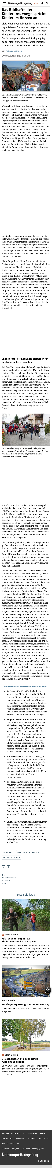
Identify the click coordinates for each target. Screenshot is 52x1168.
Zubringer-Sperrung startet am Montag (25, 1004)
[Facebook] (8, 867)
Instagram (15, 1149)
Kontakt (5, 1139)
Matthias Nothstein (14, 51)
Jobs (18, 1144)
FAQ (11, 1139)
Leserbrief (8, 852)
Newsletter (32, 1133)
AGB (3, 1144)
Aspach (5, 883)
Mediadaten (15, 1133)
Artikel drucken (11, 857)
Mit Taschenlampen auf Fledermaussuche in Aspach (19, 940)
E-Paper (42, 1133)
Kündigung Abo (38, 1149)
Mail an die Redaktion (28, 852)
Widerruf (10, 1144)
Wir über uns (44, 1139)
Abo (36, 3)
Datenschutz (31, 1139)
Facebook (5, 1149)
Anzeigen (5, 1133)
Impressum (20, 1139)
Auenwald (6, 880)
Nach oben (43, 1161)
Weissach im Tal (9, 878)
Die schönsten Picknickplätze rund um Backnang (20, 1060)
